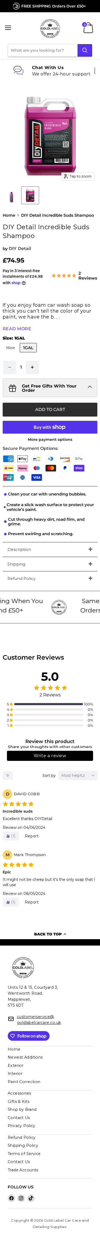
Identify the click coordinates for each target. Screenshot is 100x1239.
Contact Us (19, 1117)
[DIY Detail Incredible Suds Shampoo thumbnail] (11, 195)
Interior (15, 1073)
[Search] (85, 50)
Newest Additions (25, 1057)
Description (19, 549)
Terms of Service (24, 1153)
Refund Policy (21, 578)
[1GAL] (29, 353)
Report (32, 836)
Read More (17, 328)
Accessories (19, 1093)
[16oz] (11, 353)
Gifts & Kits (18, 1101)
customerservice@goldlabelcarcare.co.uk (39, 1019)
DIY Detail (20, 248)
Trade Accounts (23, 1170)
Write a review (50, 755)
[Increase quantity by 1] (32, 367)
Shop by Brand (22, 1109)
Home (9, 215)
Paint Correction (24, 1081)
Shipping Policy (23, 1145)
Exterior (16, 1065)
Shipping (16, 564)
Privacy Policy (21, 1125)
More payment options (50, 439)
